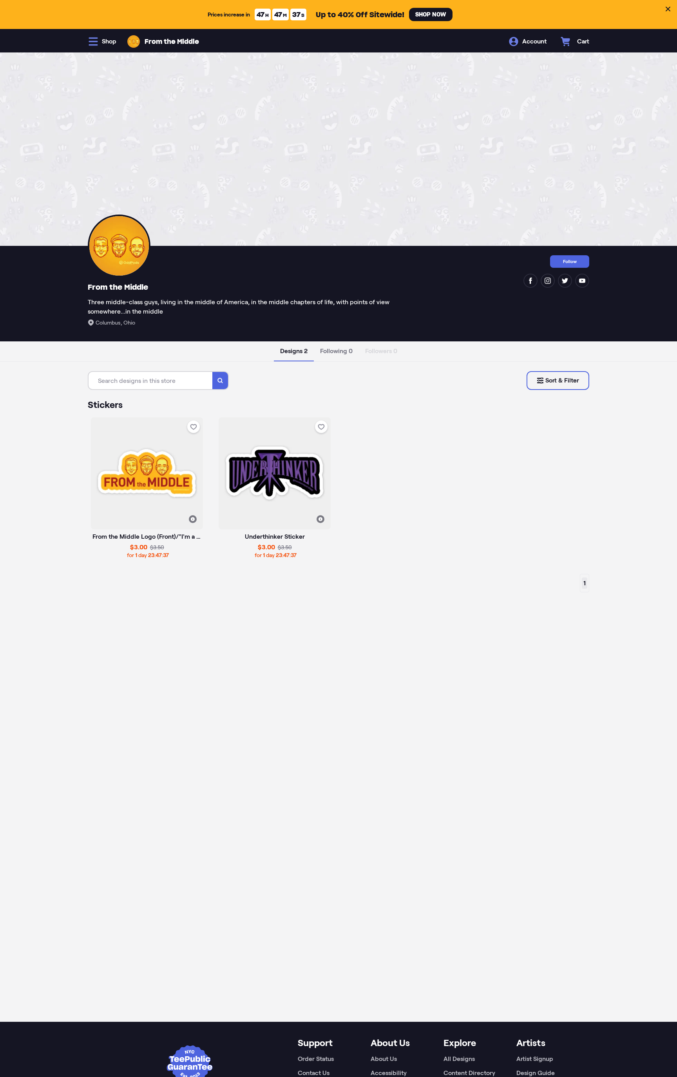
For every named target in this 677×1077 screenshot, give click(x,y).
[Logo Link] (133, 41)
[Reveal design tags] (193, 519)
